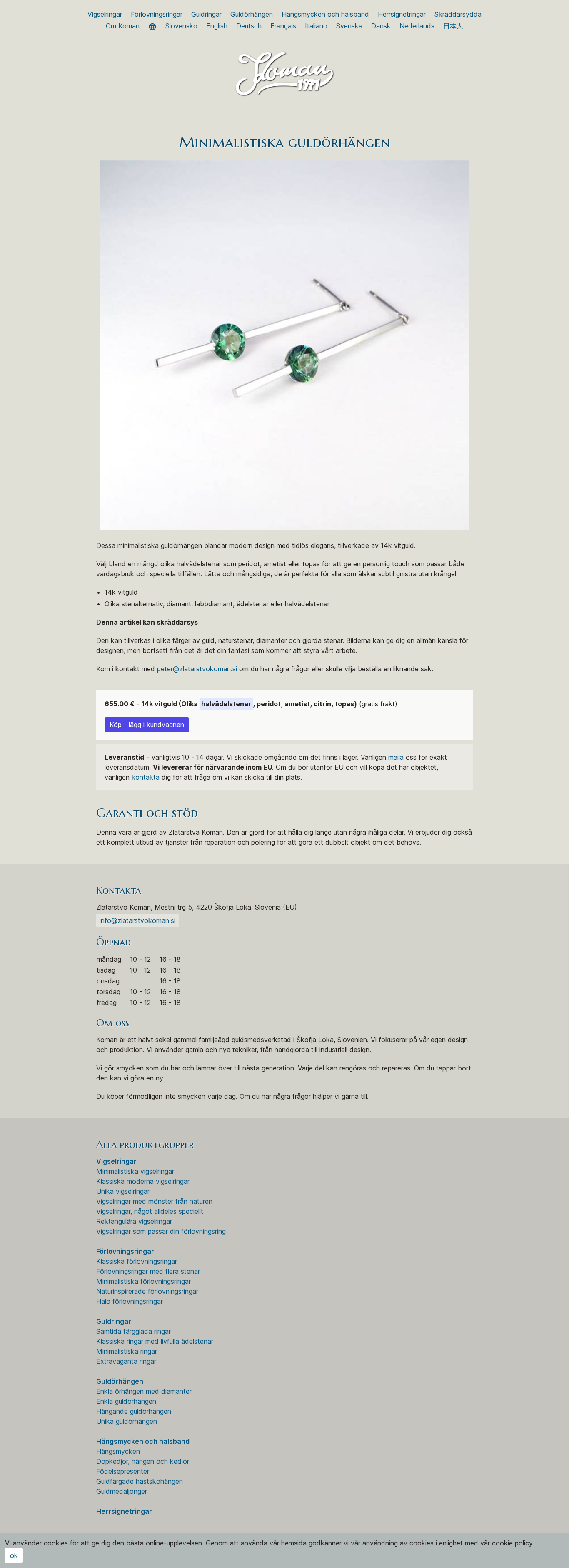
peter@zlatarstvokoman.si (197, 669)
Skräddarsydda (458, 14)
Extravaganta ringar (126, 1361)
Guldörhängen (251, 14)
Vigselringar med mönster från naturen (154, 1201)
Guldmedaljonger (121, 1491)
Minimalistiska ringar (126, 1351)
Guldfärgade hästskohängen (139, 1481)
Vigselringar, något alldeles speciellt (149, 1211)
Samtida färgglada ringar (133, 1331)
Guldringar (206, 14)
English (216, 26)
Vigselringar (104, 14)
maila (396, 757)
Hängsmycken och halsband (325, 14)
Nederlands (416, 26)
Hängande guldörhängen (133, 1411)
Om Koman (123, 26)
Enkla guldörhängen (126, 1401)
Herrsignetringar (402, 14)
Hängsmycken (118, 1451)
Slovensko (181, 26)
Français (283, 26)
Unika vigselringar (123, 1191)
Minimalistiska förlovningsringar (143, 1281)
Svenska (349, 26)
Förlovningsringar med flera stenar (148, 1271)
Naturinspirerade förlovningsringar (147, 1291)
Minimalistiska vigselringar (135, 1171)
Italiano (316, 26)
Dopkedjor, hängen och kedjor (142, 1461)
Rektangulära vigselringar (134, 1221)
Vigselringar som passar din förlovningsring (161, 1231)
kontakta (146, 777)
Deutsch (249, 26)
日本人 (453, 26)
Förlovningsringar (156, 14)
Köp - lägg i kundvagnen (147, 724)
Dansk (381, 26)
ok (14, 1555)
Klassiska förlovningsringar (136, 1261)
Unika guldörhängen (126, 1421)
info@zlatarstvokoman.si (137, 920)
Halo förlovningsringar (129, 1301)
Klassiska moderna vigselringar (143, 1181)
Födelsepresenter (122, 1471)
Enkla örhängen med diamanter (144, 1391)
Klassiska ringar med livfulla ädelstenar (154, 1341)
